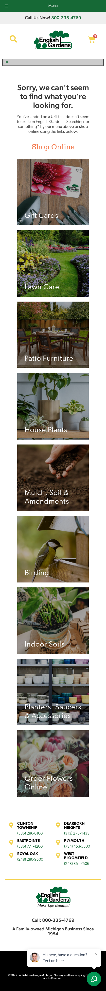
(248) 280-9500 (30, 860)
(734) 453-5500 (77, 847)
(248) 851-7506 (76, 864)
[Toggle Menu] (53, 62)
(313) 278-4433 (76, 834)
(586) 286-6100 (30, 834)
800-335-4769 (66, 17)
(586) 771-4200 (30, 847)
